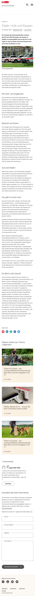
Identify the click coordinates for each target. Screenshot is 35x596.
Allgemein (5, 21)
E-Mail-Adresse (9, 525)
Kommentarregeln (7, 508)
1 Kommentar (27, 30)
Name (6, 517)
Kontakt (4, 591)
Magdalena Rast (17, 30)
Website (6, 533)
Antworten (8, 483)
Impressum (22, 588)
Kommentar (8, 541)
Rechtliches (13, 588)
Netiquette (4, 588)
